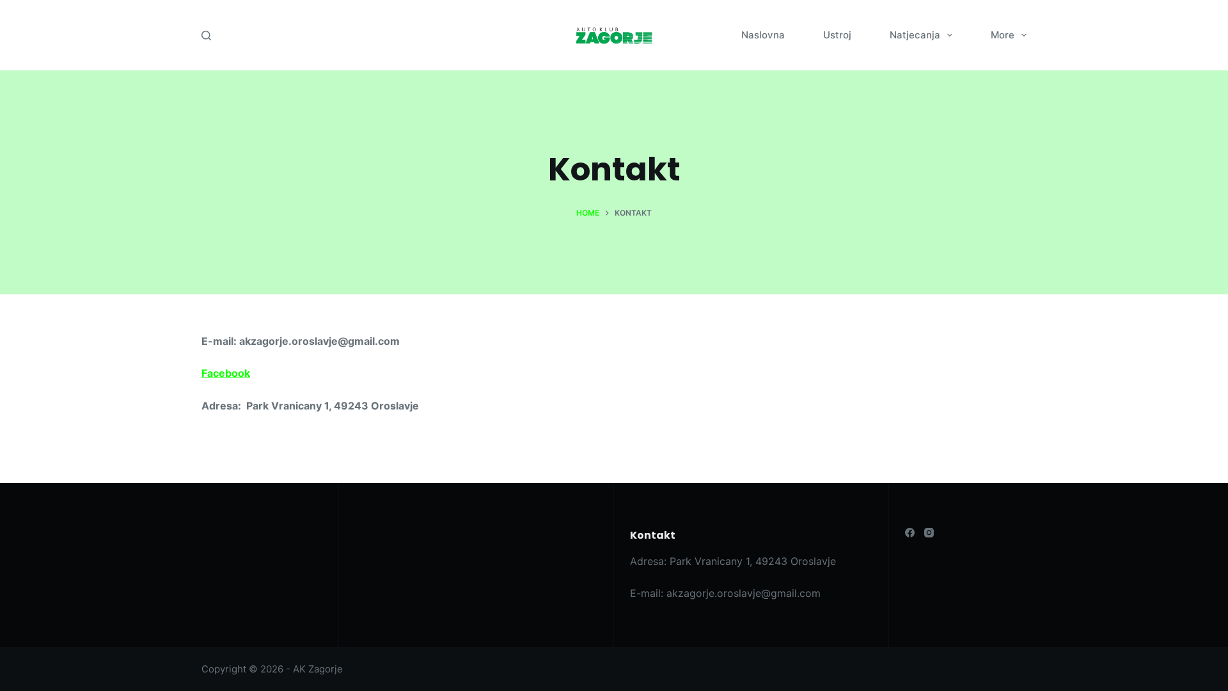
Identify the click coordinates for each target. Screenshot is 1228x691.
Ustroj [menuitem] (837, 35)
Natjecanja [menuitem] (915, 35)
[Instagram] (929, 532)
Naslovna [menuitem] (763, 35)
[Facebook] (910, 532)
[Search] (206, 35)
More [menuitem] (1002, 35)
